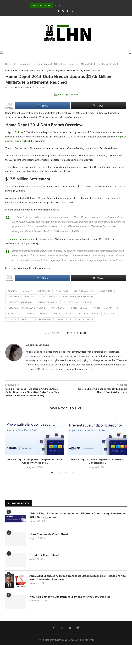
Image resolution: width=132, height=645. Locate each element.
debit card (30, 296)
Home (8, 64)
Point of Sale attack (36, 314)
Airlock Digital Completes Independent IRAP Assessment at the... (34, 461)
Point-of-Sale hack (61, 314)
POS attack (109, 314)
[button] (55, 5)
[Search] (130, 53)
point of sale (14, 314)
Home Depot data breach (20, 302)
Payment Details (79, 308)
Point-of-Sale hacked (87, 314)
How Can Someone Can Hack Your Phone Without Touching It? (70, 596)
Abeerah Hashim (23, 87)
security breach (65, 319)
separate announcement (22, 239)
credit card (62, 291)
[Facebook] (58, 11)
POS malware (45, 319)
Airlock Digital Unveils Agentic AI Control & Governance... (97, 461)
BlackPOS (12, 291)
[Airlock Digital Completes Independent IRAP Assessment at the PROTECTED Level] (34, 435)
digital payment (49, 296)
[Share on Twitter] (77, 333)
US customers (86, 319)
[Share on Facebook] (74, 333)
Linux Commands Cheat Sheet (48, 534)
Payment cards (58, 308)
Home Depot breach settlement (79, 296)
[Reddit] (73, 11)
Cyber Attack (24, 64)
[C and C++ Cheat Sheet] (15, 560)
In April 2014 (12, 132)
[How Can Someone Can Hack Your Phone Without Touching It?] (15, 602)
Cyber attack (106, 291)
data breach (13, 296)
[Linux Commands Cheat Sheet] (15, 539)
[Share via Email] (85, 333)
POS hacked (27, 319)
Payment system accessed (105, 308)
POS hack (12, 319)
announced (14, 197)
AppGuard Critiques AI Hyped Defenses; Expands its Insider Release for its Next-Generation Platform (77, 577)
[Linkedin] (68, 11)
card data (27, 291)
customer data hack (84, 291)
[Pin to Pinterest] (81, 333)
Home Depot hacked (47, 302)
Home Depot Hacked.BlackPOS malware (26, 308)
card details (44, 291)
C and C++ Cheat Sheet (44, 555)
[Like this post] (70, 333)
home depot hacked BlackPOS (77, 302)
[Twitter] (63, 11)
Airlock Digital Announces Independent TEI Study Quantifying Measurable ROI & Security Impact (77, 515)
